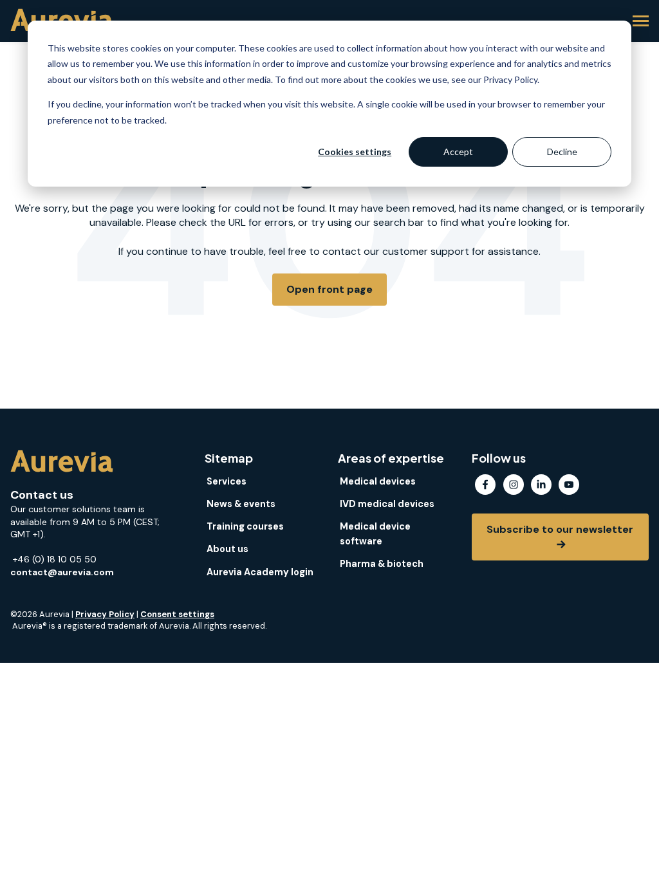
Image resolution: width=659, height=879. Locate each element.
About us (227, 549)
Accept (458, 151)
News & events (241, 504)
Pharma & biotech (381, 563)
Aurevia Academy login (260, 572)
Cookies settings (354, 151)
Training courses (245, 526)
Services (226, 481)
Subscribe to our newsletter (560, 529)
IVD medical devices (387, 504)
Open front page (329, 289)
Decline (562, 151)
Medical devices (378, 481)
